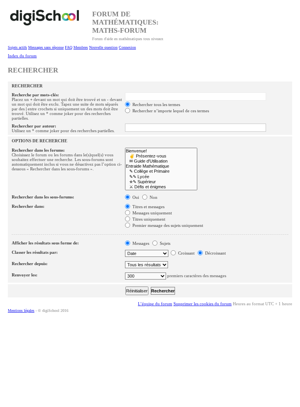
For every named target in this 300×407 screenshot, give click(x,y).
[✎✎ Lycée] (161, 176)
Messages (140, 243)
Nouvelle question (103, 47)
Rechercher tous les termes (155, 104)
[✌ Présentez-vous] (161, 156)
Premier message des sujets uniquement (167, 225)
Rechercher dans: (28, 206)
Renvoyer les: (25, 275)
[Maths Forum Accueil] (50, 21)
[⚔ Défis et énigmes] (161, 186)
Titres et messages (147, 206)
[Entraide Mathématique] (161, 166)
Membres (80, 47)
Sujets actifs (17, 47)
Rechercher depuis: (30, 263)
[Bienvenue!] (161, 151)
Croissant (186, 253)
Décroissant (215, 253)
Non (152, 197)
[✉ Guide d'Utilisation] (161, 161)
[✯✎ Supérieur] (161, 181)
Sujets (164, 243)
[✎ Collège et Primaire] (161, 171)
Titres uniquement (148, 219)
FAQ (68, 47)
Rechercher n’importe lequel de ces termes (170, 110)
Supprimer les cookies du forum (202, 303)
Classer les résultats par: (35, 252)
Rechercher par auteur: (34, 126)
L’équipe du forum (155, 303)
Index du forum (22, 55)
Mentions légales (21, 310)
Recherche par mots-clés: (35, 94)
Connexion (127, 47)
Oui (135, 197)
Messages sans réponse (46, 47)
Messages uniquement (151, 213)
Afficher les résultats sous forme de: (45, 243)
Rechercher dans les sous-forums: (43, 197)
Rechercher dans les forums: (38, 150)
